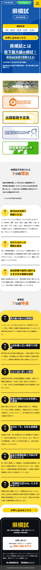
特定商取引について (28, 562)
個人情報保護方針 (12, 562)
